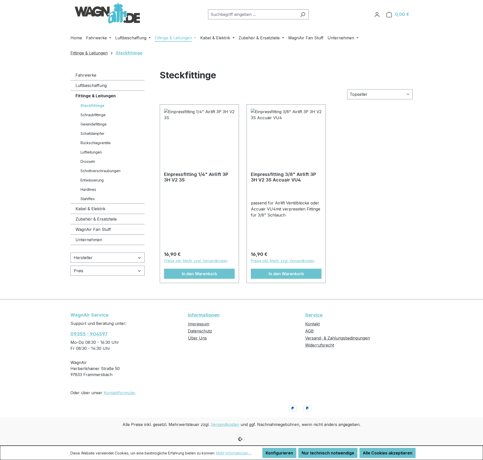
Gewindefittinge (93, 124)
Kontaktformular (119, 392)
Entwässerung (92, 180)
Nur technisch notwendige (328, 452)
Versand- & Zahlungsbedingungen (337, 338)
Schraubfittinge (93, 115)
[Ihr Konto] (377, 14)
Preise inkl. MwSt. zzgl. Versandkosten (196, 261)
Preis (78, 270)
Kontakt (312, 323)
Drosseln (87, 161)
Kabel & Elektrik (90, 208)
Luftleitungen (91, 152)
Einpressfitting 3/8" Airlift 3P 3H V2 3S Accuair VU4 (283, 177)
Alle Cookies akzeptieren (387, 452)
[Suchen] (303, 14)
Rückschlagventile (95, 143)
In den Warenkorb (199, 273)
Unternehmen (88, 239)
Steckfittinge (92, 105)
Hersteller (83, 257)
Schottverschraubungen (100, 171)
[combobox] (252, 14)
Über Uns (197, 338)
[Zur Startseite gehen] (108, 13)
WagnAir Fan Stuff (93, 229)
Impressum (198, 323)
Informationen (204, 315)
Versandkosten (225, 424)
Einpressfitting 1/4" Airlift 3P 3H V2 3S (196, 177)
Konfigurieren (279, 452)
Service (314, 315)
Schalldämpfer (92, 133)
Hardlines (88, 189)
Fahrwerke (85, 75)
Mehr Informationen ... (234, 453)
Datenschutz (200, 330)
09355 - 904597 (89, 333)
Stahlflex (87, 199)
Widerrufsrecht (319, 345)
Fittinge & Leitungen (95, 95)
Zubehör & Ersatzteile (96, 219)
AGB (309, 330)
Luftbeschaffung (91, 85)
